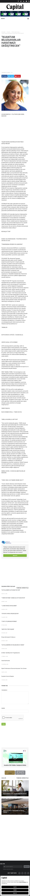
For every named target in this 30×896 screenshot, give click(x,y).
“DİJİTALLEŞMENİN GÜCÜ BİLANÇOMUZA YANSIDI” (12, 645)
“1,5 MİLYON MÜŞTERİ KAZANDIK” (9, 605)
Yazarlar (8, 32)
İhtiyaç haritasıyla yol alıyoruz (8, 637)
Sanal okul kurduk (5, 660)
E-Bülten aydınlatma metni (8, 869)
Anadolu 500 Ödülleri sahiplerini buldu (15, 765)
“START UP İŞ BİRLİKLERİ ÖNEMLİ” (9, 621)
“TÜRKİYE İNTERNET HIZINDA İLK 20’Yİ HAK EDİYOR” (13, 597)
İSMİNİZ (3, 708)
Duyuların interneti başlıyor (7, 676)
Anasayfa (3, 32)
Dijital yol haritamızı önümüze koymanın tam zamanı (14, 668)
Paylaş (5, 76)
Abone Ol (15, 555)
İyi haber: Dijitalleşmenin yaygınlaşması (10, 652)
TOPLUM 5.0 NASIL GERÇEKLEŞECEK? (10, 613)
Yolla (3, 724)
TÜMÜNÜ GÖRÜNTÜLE (22, 588)
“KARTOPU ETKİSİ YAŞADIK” (7, 629)
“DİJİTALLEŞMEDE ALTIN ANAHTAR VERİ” (10, 590)
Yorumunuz (4, 690)
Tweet (11, 76)
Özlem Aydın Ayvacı (16, 32)
